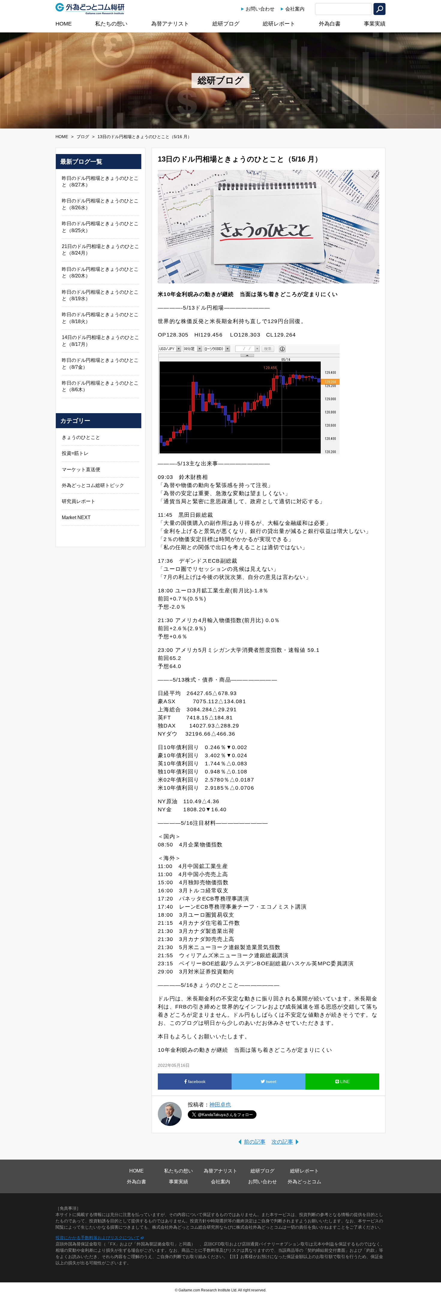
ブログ (82, 136)
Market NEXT (76, 517)
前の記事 (255, 1142)
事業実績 (375, 24)
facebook (196, 1081)
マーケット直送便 (81, 469)
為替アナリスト (170, 24)
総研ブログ (225, 24)
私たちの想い (111, 24)
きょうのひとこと (81, 437)
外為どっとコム (304, 1181)
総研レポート (279, 24)
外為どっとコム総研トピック (93, 485)
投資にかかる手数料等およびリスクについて (98, 1237)
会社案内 (294, 8)
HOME (64, 24)
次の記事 (282, 1142)
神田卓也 (220, 1105)
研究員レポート (78, 501)
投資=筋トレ (75, 453)
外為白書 (329, 24)
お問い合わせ (260, 8)
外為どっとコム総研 (90, 8)
